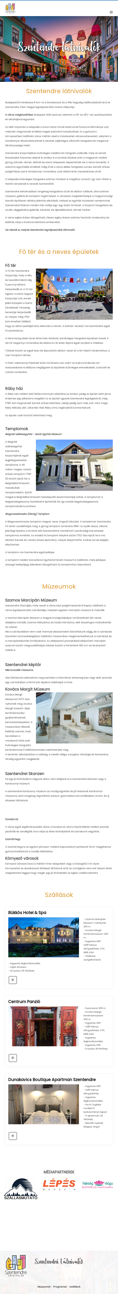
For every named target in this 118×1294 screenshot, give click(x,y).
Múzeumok (44, 1286)
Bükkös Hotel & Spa (27, 912)
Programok (60, 1286)
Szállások (75, 1286)
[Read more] (12, 983)
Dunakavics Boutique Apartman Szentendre (52, 1079)
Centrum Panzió (24, 1001)
